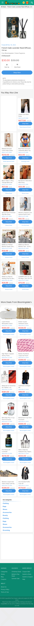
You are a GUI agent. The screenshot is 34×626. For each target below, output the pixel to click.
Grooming (6, 530)
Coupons (3, 579)
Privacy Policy (5, 589)
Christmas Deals (16, 571)
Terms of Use (5, 592)
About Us (3, 587)
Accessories (7, 512)
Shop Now (17, 72)
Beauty (5, 515)
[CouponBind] (14, 2)
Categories (4, 571)
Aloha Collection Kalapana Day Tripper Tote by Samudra (24, 451)
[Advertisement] (9, 113)
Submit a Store (26, 574)
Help (23, 579)
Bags (4, 506)
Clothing (6, 503)
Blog (2, 577)
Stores (3, 574)
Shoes (5, 509)
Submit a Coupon (27, 577)
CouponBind (4, 603)
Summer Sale (15, 578)
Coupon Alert (26, 571)
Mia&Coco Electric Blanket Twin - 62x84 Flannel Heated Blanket (25, 246)
